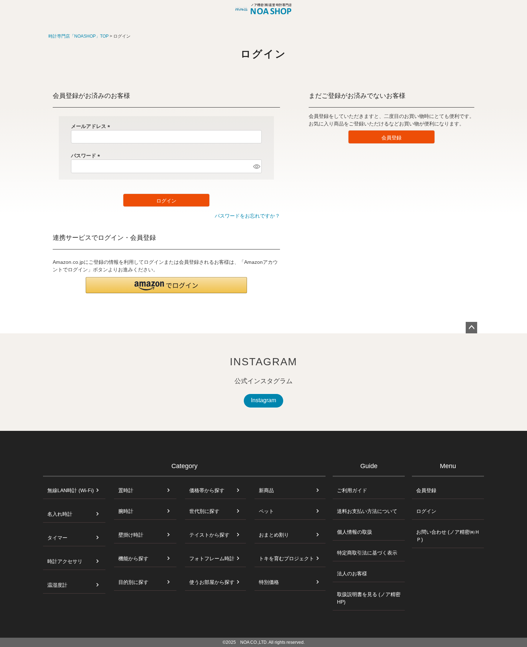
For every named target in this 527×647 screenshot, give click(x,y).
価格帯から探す (206, 490)
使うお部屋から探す (211, 582)
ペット (266, 511)
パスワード (87, 155)
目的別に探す (133, 582)
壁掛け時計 (130, 535)
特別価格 (269, 582)
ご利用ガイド (352, 490)
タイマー (57, 538)
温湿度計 (57, 585)
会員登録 (426, 490)
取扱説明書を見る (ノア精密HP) (368, 598)
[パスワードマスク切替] (256, 166)
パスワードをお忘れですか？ (247, 216)
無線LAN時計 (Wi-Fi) (70, 490)
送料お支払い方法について (367, 511)
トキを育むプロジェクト (286, 558)
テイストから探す (209, 535)
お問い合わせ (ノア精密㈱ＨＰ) (448, 535)
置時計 (125, 490)
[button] (166, 285)
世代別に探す (204, 511)
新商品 (266, 490)
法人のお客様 (352, 573)
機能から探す (133, 558)
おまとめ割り (274, 535)
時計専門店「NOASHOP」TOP (78, 36)
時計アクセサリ (64, 561)
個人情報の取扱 (354, 532)
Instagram (263, 400)
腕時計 (125, 511)
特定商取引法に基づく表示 (367, 553)
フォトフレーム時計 (211, 558)
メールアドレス (92, 126)
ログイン (426, 511)
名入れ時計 (59, 514)
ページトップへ (471, 327)
